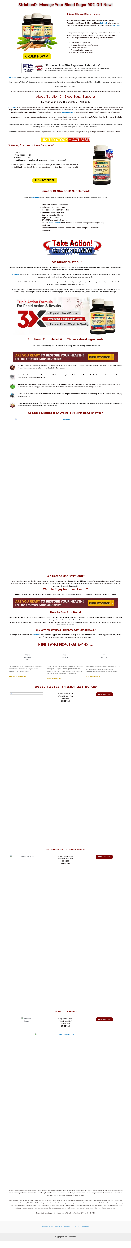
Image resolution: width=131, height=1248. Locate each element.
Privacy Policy (47, 1227)
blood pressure (67, 112)
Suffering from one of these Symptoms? (31, 145)
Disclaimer (67, 1227)
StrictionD (103, 23)
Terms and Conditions (81, 1227)
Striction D (12, 107)
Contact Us (58, 1227)
